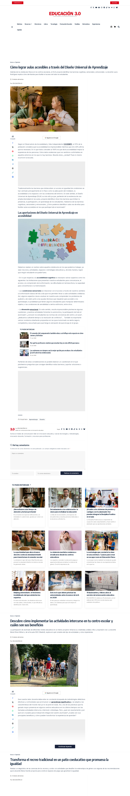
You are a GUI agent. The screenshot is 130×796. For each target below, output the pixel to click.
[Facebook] (91, 7)
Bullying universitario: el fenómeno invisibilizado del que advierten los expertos (27, 595)
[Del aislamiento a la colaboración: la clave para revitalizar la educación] (64, 498)
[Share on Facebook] (13, 143)
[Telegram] (112, 7)
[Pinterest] (104, 7)
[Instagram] (102, 7)
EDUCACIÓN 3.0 (17, 83)
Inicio (12, 62)
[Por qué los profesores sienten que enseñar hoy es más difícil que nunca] (24, 344)
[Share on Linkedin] (13, 160)
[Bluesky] (116, 7)
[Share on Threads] (13, 168)
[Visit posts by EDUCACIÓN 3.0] (12, 429)
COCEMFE (68, 144)
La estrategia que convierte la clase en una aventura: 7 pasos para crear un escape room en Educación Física (101, 554)
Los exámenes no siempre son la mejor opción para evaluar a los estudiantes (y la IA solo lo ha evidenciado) (56, 351)
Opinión (17, 62)
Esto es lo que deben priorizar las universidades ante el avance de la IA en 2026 (64, 595)
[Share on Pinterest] (13, 151)
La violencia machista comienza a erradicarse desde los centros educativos (63, 554)
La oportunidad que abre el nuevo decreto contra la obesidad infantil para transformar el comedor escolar (28, 554)
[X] (93, 7)
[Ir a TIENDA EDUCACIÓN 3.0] (115, 27)
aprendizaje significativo (61, 702)
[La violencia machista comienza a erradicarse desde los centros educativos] (64, 540)
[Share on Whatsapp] (13, 155)
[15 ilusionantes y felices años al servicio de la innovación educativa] (101, 581)
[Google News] (99, 7)
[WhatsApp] (114, 7)
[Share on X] (13, 147)
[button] (118, 27)
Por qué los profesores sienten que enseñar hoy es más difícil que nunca (54, 343)
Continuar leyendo (65, 746)
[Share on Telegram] (13, 164)
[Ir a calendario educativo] (111, 27)
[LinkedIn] (109, 7)
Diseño (42, 419)
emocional (34, 309)
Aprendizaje (33, 419)
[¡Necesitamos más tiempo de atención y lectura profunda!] (28, 498)
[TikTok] (107, 7)
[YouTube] (96, 7)
